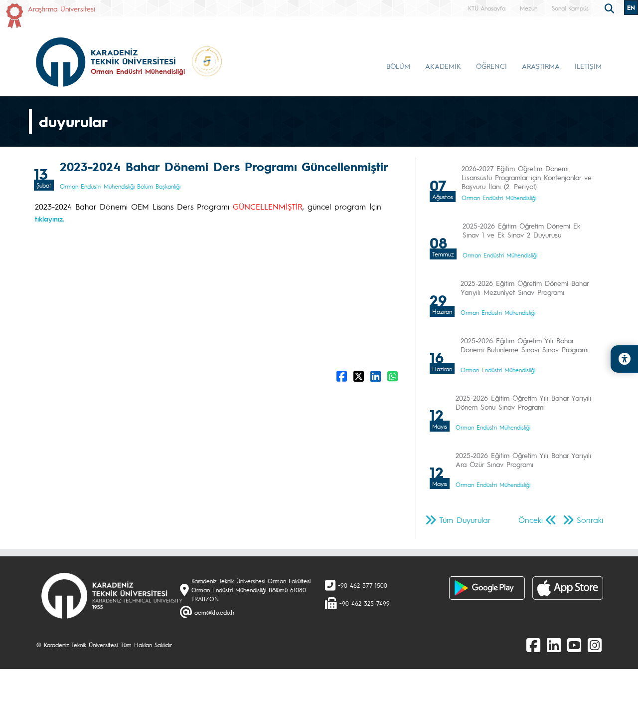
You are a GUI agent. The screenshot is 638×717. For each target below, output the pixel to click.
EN (631, 7)
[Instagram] (595, 644)
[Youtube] (574, 644)
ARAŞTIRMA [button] (541, 65)
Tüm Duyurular (465, 519)
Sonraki (590, 519)
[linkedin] (554, 644)
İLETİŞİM (588, 65)
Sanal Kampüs (570, 8)
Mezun (528, 8)
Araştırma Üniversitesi (61, 8)
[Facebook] (533, 644)
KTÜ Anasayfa (486, 8)
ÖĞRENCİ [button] (491, 65)
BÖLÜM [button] (398, 65)
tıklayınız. (49, 218)
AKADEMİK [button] (443, 65)
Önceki (530, 519)
